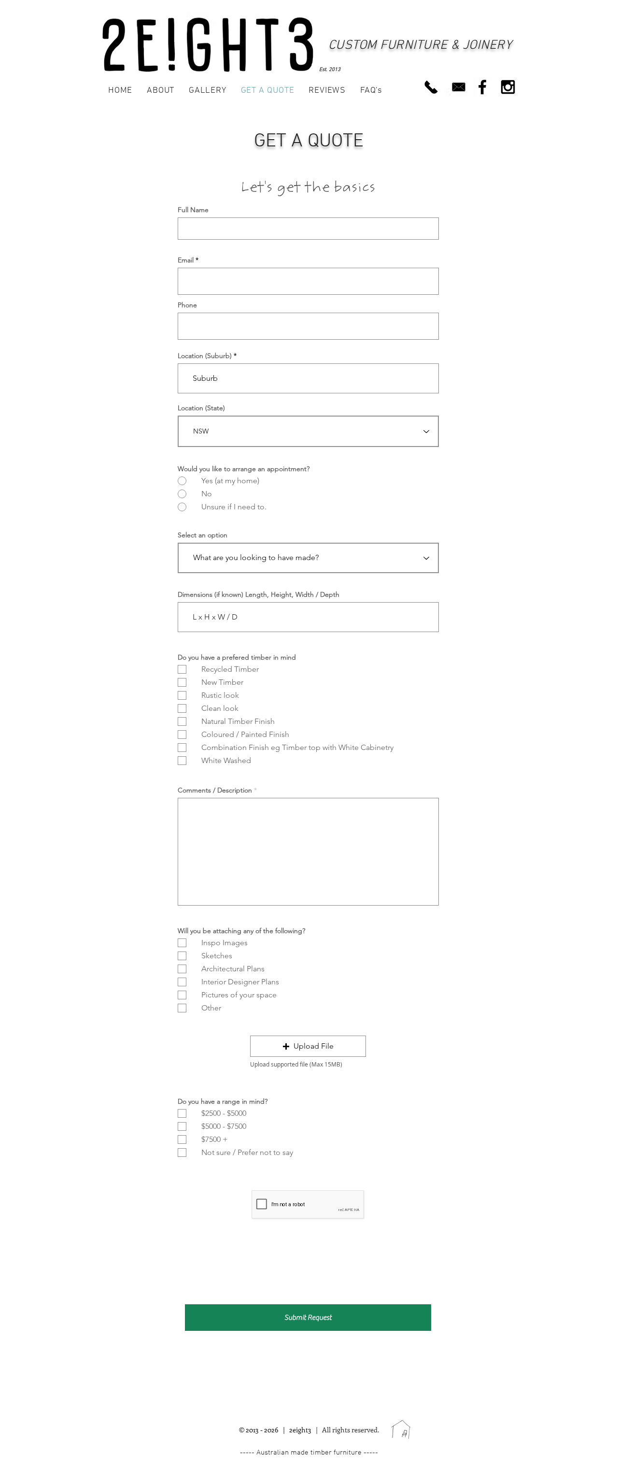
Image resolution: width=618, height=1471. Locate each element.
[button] (308, 1046)
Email (186, 260)
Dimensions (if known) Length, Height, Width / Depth (258, 594)
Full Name (193, 209)
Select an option (202, 535)
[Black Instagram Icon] (508, 87)
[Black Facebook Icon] (482, 87)
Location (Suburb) (205, 355)
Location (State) (201, 407)
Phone (187, 305)
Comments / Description (215, 790)
